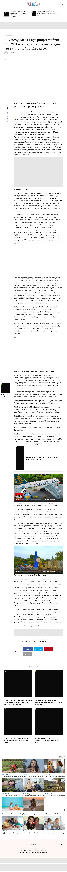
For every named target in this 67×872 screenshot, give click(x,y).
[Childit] (33, 4)
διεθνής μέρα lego (25, 641)
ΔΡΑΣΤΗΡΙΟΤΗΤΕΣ (8, 35)
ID (21, 850)
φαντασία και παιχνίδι (43, 641)
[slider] (29, 499)
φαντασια (34, 641)
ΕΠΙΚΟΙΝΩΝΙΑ (27, 850)
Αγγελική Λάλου (13, 52)
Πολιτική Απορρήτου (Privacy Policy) (36, 852)
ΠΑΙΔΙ (15, 35)
